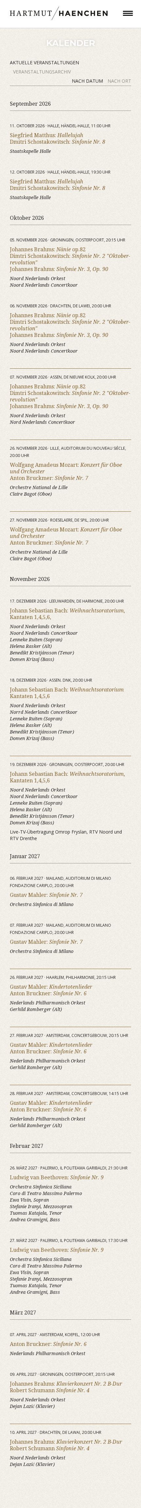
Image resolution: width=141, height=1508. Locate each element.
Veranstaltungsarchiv (42, 72)
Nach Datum (88, 81)
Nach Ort (119, 81)
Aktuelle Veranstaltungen (44, 62)
